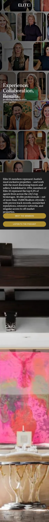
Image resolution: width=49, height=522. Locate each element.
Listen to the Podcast (24, 224)
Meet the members (24, 216)
